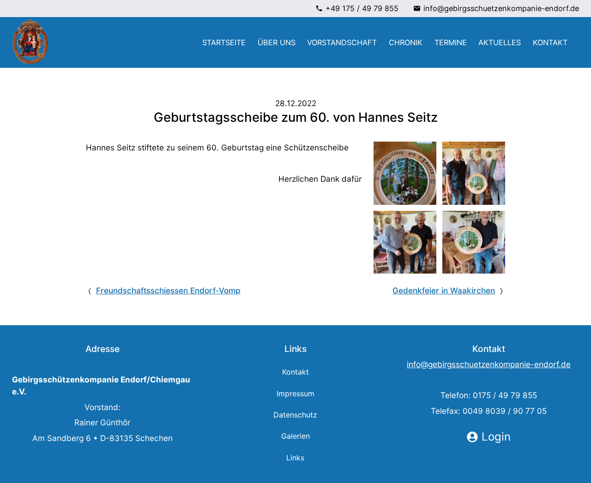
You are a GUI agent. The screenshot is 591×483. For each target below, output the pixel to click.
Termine (450, 42)
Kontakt (550, 42)
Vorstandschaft (342, 42)
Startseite (224, 42)
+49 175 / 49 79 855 (362, 8)
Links (295, 457)
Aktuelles (499, 42)
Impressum (295, 393)
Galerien (295, 436)
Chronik (405, 42)
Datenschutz (295, 414)
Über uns (277, 42)
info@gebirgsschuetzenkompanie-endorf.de (501, 8)
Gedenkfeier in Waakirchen (443, 290)
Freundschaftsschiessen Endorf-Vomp (168, 290)
